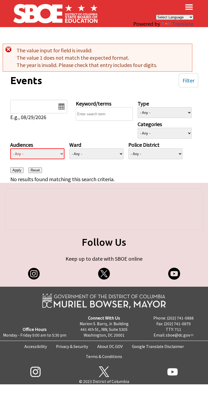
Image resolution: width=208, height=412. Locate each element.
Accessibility (35, 346)
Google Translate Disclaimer (158, 346)
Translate (182, 23)
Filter (188, 80)
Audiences (21, 144)
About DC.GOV (110, 346)
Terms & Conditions (104, 356)
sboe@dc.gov (178, 335)
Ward (75, 144)
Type (143, 103)
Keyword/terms (93, 103)
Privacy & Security (72, 346)
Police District (144, 144)
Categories (150, 123)
